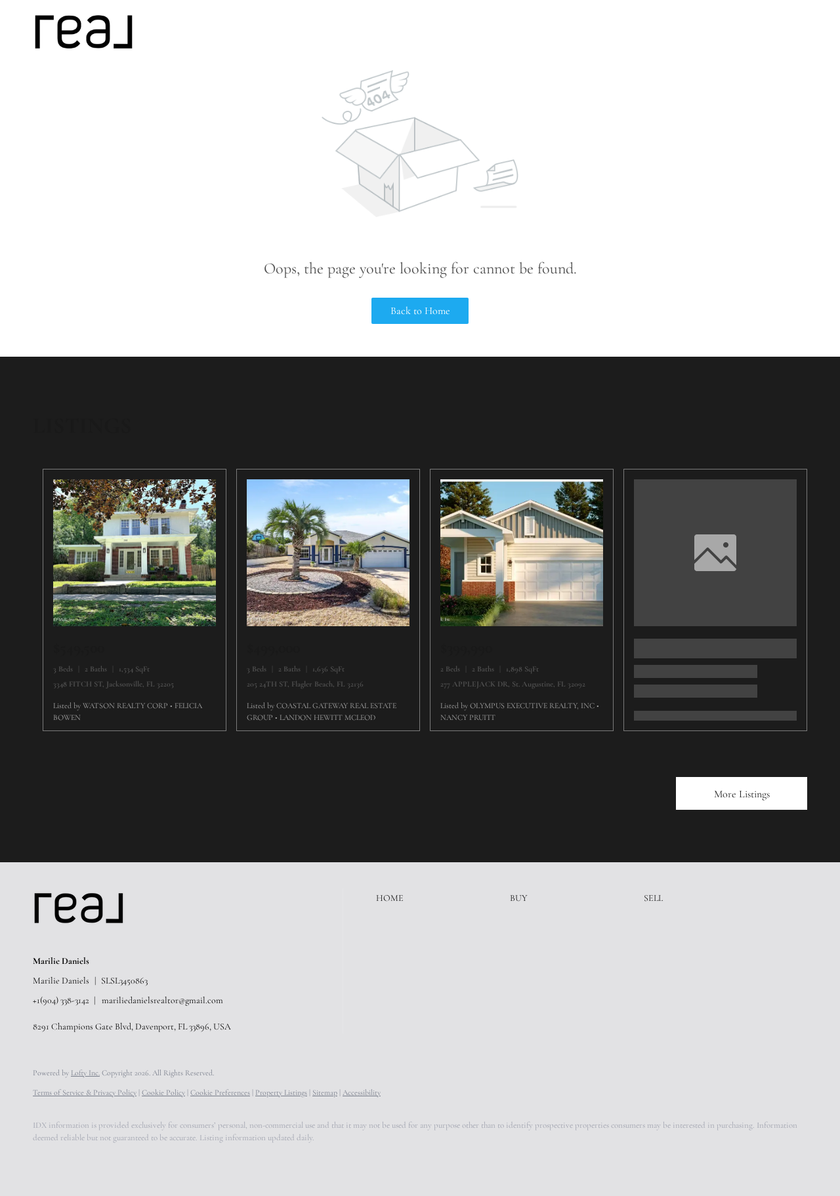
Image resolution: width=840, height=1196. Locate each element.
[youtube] (201, 1160)
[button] (84, 32)
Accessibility (362, 1092)
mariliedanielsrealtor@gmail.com (162, 1000)
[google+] (239, 1160)
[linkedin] (86, 1160)
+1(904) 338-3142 (61, 1000)
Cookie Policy (163, 1092)
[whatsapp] (277, 1160)
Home (187, 31)
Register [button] (745, 31)
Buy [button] (228, 31)
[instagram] (162, 1160)
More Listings (742, 794)
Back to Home (420, 310)
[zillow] (124, 1160)
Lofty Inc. (85, 1072)
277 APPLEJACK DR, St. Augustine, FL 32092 (512, 683)
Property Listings (281, 1092)
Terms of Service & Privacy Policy (84, 1092)
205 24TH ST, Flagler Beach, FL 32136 (305, 683)
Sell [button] (266, 31)
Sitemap (324, 1092)
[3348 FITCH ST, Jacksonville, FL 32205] (134, 623)
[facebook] (48, 1160)
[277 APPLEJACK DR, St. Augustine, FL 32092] (521, 623)
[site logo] (88, 939)
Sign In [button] (803, 31)
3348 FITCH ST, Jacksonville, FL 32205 (113, 683)
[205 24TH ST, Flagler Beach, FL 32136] (328, 623)
